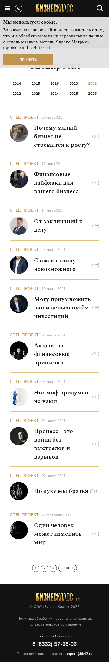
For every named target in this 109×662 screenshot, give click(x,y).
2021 (92, 83)
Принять (28, 59)
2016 (54, 83)
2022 (16, 93)
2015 (35, 83)
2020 (73, 83)
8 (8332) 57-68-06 (54, 644)
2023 (35, 93)
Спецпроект (24, 117)
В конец (68, 568)
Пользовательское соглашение (54, 624)
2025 (73, 93)
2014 (16, 83)
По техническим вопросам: (54, 653)
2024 (54, 93)
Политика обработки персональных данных (54, 618)
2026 (92, 93)
